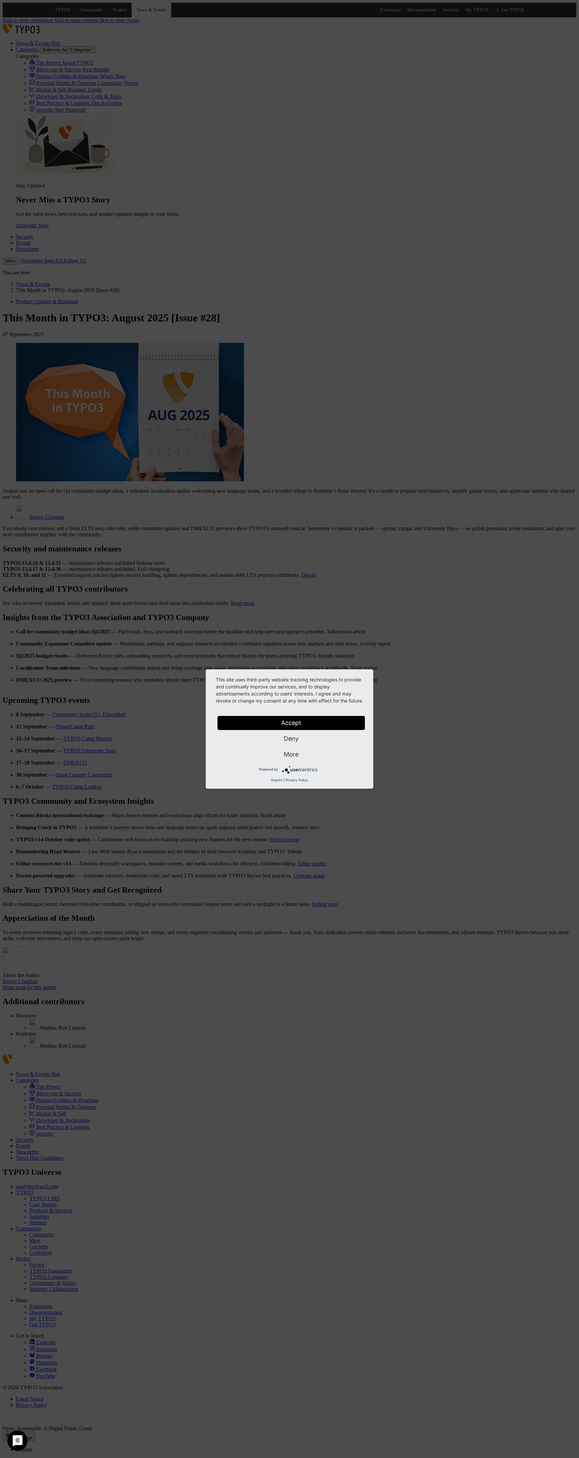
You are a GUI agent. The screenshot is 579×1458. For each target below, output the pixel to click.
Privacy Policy (296, 780)
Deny (291, 738)
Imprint (276, 780)
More (291, 754)
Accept (291, 722)
